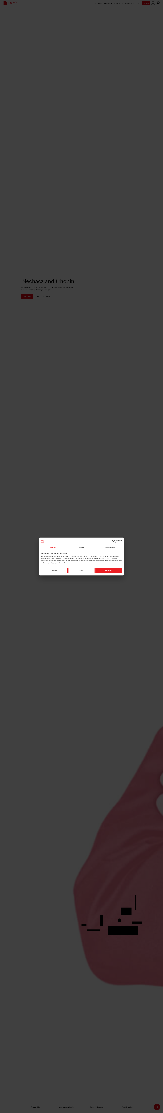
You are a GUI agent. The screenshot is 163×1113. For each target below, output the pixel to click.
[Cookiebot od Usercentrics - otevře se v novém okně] (113, 541)
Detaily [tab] (81, 547)
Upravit (80, 570)
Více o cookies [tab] (110, 547)
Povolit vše (108, 570)
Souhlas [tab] (53, 547)
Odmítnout (54, 570)
